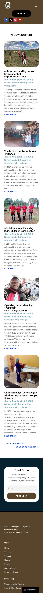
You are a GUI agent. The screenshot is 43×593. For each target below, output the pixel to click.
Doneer (21, 13)
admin (13, 80)
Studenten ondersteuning (14, 584)
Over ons (7, 552)
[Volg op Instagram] (15, 20)
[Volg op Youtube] (20, 20)
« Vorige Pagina (14, 444)
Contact (7, 556)
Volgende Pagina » (27, 447)
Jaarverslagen (9, 568)
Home (6, 548)
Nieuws (7, 560)
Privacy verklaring (11, 572)
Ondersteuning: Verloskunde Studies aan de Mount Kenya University (20, 395)
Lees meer (10, 114)
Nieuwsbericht (11, 83)
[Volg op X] (11, 20)
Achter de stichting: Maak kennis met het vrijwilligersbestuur (19, 74)
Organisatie (26, 83)
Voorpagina (10, 86)
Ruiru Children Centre (12, 588)
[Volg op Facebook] (6, 20)
